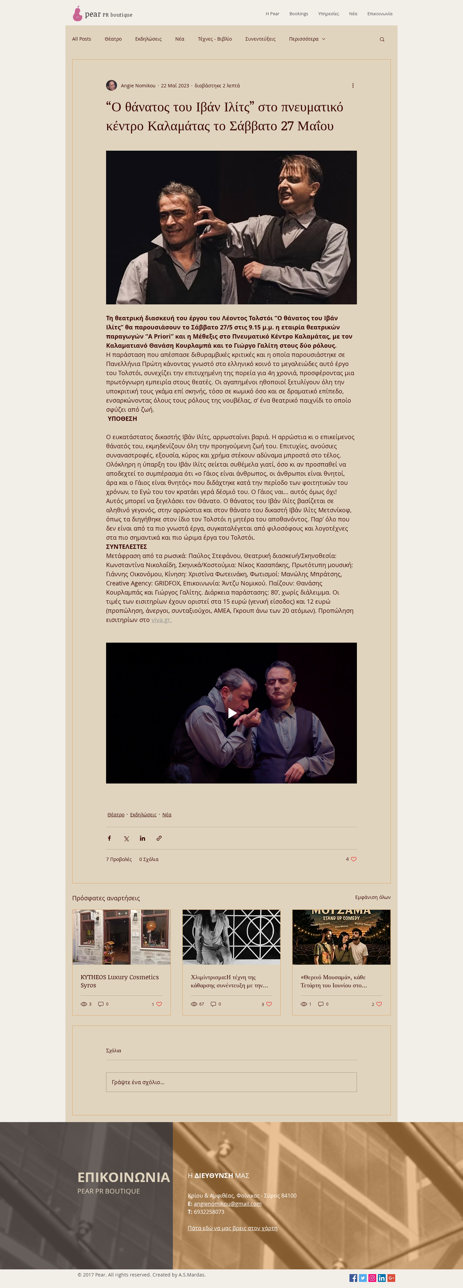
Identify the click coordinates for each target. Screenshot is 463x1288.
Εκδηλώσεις (148, 39)
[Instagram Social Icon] (372, 1278)
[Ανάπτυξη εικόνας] (231, 227)
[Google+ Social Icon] (391, 1278)
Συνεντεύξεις (260, 39)
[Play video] (231, 713)
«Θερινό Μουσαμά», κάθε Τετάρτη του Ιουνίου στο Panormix (333, 981)
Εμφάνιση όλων (373, 897)
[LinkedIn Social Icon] (382, 1278)
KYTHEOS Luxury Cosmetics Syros (120, 981)
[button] (382, 39)
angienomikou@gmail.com (228, 1203)
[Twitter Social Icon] (363, 1278)
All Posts (81, 39)
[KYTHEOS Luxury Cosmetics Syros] (121, 937)
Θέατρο (113, 39)
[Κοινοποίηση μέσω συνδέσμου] (159, 838)
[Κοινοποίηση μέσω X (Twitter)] (126, 838)
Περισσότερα (304, 39)
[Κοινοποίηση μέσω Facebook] (109, 838)
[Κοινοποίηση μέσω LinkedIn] (142, 838)
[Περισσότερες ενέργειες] (353, 85)
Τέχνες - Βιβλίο (215, 39)
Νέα (179, 39)
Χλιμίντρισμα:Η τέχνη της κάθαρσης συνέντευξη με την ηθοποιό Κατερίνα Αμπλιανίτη (228, 981)
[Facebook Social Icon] (353, 1278)
